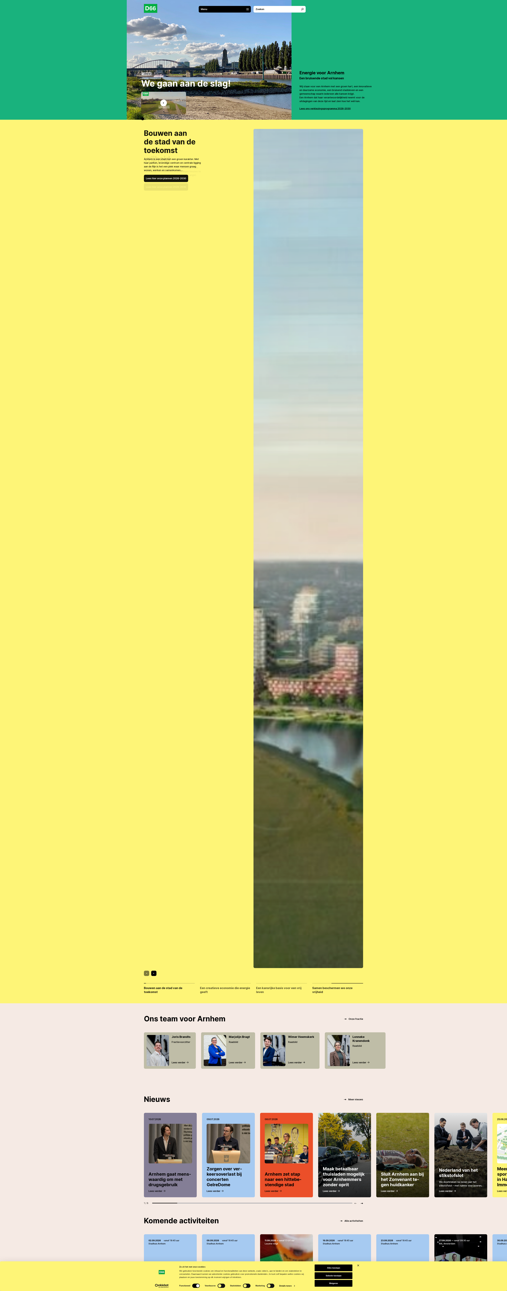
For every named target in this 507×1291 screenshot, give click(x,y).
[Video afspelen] (163, 103)
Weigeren (333, 1283)
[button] (226, 9)
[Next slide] (153, 973)
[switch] (221, 1286)
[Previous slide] (146, 973)
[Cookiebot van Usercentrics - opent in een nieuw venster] (161, 1286)
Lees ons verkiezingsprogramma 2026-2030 (325, 108)
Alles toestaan (333, 1268)
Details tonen (285, 1286)
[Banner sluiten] (358, 1265)
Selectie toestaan (333, 1276)
